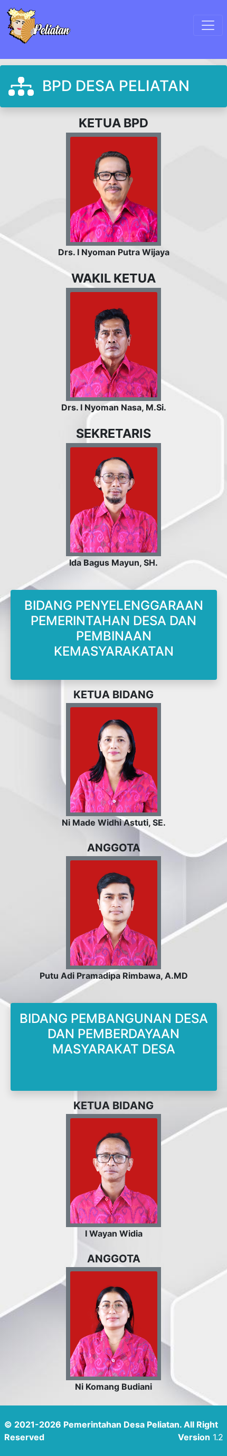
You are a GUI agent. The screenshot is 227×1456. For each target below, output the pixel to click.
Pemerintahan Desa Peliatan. (122, 1424)
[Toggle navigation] (208, 25)
